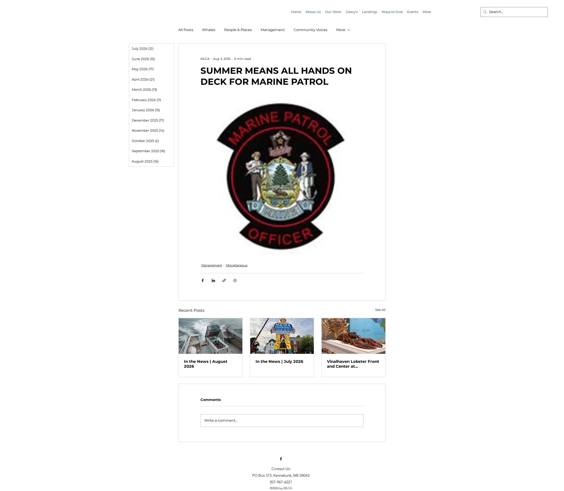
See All (380, 310)
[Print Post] (235, 280)
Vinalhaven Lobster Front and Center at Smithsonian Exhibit (353, 364)
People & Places (238, 30)
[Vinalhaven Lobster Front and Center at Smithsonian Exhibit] (353, 336)
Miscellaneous (236, 265)
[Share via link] (224, 280)
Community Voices (310, 30)
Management (273, 30)
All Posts (185, 30)
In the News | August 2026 (205, 364)
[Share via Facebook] (202, 280)
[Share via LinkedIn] (213, 280)
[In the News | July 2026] (282, 336)
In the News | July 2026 (279, 361)
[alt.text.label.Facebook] (281, 459)
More (340, 30)
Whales (208, 30)
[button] (412, 12)
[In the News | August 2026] (210, 336)
